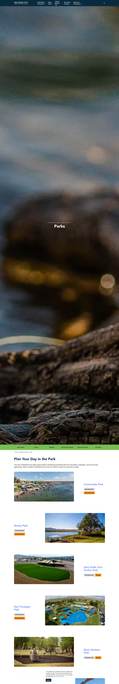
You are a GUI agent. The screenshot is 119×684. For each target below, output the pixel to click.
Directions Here (89, 489)
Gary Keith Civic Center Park (93, 569)
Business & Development (77, 3)
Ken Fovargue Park (22, 608)
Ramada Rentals (89, 493)
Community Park (93, 484)
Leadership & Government (40, 3)
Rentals (98, 575)
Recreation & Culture (67, 3)
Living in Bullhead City (57, 3)
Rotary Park (21, 525)
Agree (48, 680)
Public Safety (50, 3)
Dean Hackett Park (92, 651)
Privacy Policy (60, 676)
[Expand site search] (104, 3)
